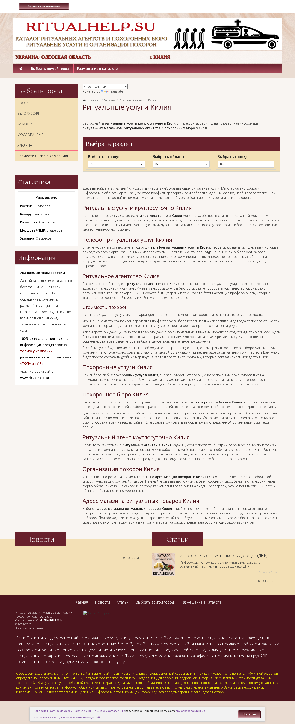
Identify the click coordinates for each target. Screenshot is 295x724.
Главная (81, 602)
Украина (109, 100)
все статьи (265, 580)
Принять (249, 714)
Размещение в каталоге (97, 68)
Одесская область (130, 100)
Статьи (123, 602)
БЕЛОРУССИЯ (28, 113)
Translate (116, 91)
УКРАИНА (24, 145)
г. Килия (151, 100)
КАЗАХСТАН (26, 124)
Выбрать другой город (50, 68)
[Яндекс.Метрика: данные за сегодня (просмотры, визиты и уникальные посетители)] (97, 613)
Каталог (95, 100)
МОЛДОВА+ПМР (30, 134)
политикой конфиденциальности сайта (150, 710)
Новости (102, 602)
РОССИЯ (24, 102)
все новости (129, 557)
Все (93, 164)
